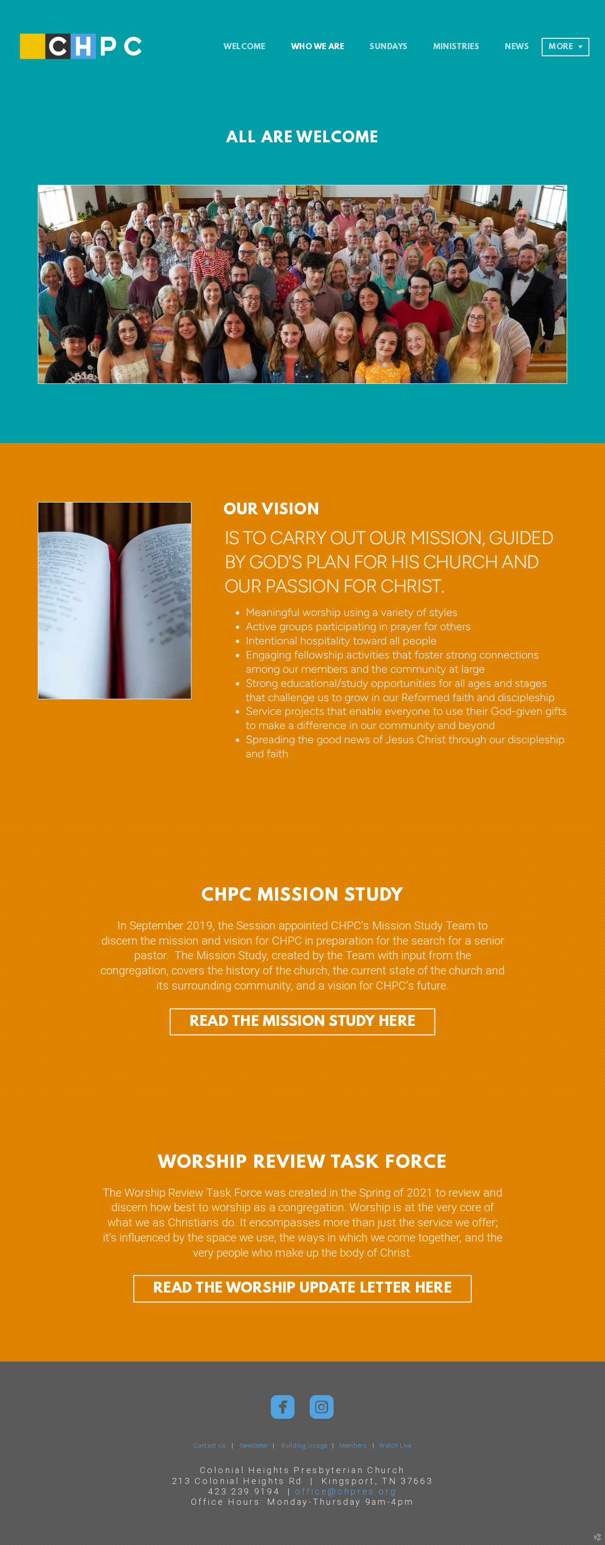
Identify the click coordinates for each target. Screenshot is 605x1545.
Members (353, 1445)
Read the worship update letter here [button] (302, 1288)
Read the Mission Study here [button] (303, 1022)
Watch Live (395, 1445)
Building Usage (304, 1445)
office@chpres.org (346, 1491)
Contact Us (209, 1445)
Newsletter (256, 1445)
